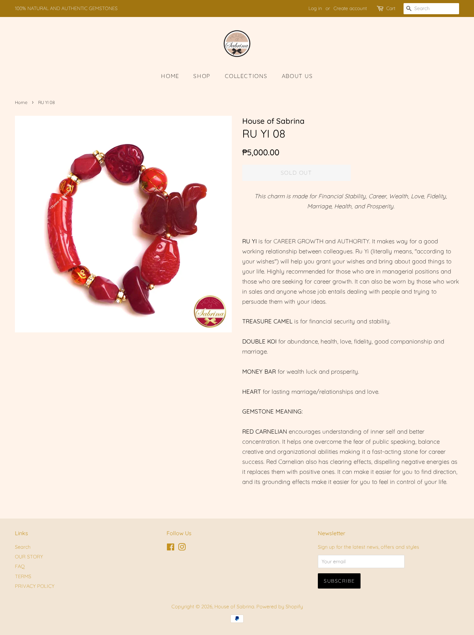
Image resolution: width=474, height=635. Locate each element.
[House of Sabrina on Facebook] (171, 548)
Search (23, 547)
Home (21, 102)
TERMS (23, 576)
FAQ (20, 566)
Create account (350, 8)
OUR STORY (29, 557)
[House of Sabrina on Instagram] (182, 548)
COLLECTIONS (246, 75)
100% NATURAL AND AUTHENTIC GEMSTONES (66, 8)
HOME (170, 75)
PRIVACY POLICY (34, 586)
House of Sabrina (234, 606)
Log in (315, 8)
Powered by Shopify (279, 606)
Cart (390, 8)
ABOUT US (297, 75)
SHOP (201, 75)
